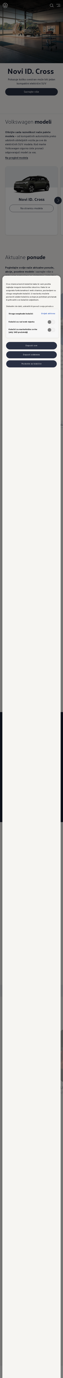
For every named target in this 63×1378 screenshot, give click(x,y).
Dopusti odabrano (31, 354)
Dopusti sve (31, 345)
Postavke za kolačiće (31, 364)
